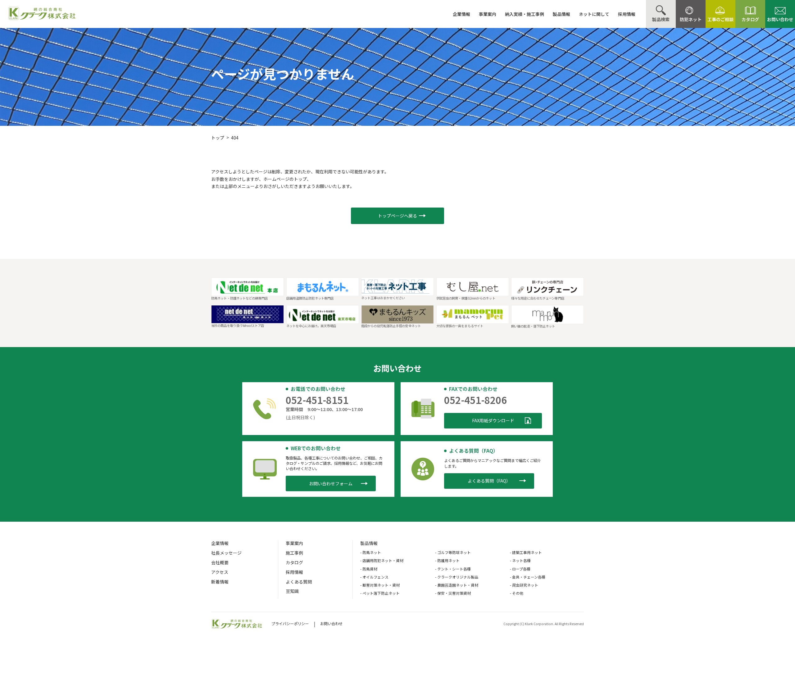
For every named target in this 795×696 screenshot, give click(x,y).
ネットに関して (594, 14)
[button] (397, 216)
